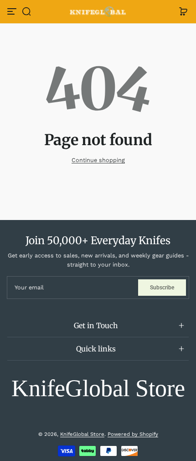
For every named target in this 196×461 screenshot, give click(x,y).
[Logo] (98, 12)
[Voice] (105, 37)
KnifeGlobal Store (82, 434)
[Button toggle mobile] (12, 11)
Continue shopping (98, 160)
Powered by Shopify (133, 434)
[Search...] (120, 37)
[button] (26, 11)
